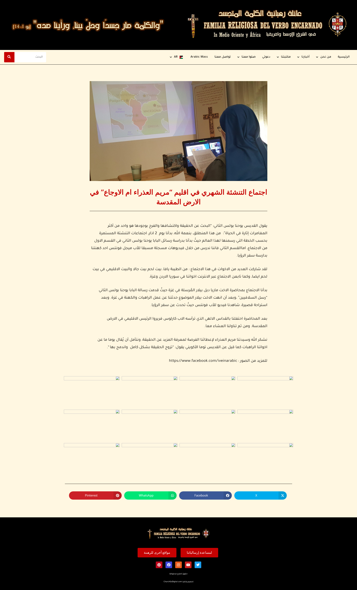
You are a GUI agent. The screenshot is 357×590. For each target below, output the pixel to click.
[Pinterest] (159, 565)
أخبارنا (305, 57)
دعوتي (266, 57)
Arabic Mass (199, 57)
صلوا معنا (249, 57)
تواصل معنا (222, 57)
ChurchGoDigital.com (173, 582)
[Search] (9, 57)
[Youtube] (188, 565)
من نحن (325, 57)
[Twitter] (198, 565)
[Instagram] (178, 565)
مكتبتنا (286, 57)
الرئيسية (344, 57)
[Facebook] (168, 565)
